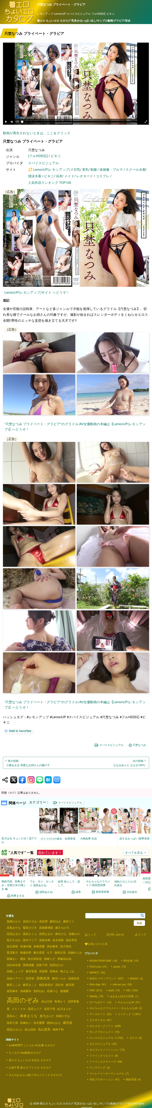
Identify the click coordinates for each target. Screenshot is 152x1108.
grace (116, 966)
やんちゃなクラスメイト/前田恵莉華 (98, 883)
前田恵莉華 (102, 892)
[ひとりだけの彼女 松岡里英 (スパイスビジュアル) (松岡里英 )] (58, 832)
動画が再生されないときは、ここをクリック (37, 132)
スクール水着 (136, 169)
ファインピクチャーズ (103, 1061)
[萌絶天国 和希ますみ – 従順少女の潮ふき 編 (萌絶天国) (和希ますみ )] (13, 875)
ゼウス (133, 1037)
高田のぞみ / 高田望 (35, 921)
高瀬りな (52, 991)
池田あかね (46, 892)
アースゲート (98, 1014)
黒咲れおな (54, 1023)
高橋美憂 (39, 946)
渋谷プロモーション (102, 1079)
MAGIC (134, 978)
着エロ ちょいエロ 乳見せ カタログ (30, 1060)
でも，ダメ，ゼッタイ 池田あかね (42, 883)
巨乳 (77, 169)
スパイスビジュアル (43, 162)
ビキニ (56, 155)
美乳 (85, 169)
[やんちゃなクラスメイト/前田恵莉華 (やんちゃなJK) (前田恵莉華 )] (98, 875)
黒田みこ (12, 1016)
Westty (94, 996)
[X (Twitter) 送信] (13, 779)
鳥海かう (60, 1001)
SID (128, 990)
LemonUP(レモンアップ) (51, 169)
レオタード (84, 176)
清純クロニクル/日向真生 (125, 883)
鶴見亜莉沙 (46, 985)
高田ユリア (35, 1009)
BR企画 (128, 960)
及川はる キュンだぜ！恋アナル (19, 840)
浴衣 (59, 176)
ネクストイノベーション (104, 1049)
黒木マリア (30, 940)
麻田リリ (68, 921)
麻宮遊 (67, 1022)
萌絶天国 (131, 1079)
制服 (93, 169)
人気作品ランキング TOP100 (49, 182)
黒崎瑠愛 (28, 965)
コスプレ (103, 176)
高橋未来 (43, 978)
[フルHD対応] (38, 155)
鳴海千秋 (58, 1029)
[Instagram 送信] (31, 779)
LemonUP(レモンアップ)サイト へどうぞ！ (36, 292)
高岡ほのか (57, 965)
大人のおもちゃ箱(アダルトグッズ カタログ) (35, 1074)
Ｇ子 (49, 953)
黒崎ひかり (14, 921)
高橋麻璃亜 (46, 928)
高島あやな (14, 928)
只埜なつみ (139, 745)
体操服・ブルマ (111, 169)
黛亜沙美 (60, 953)
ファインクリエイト (102, 1055)
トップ (90, 935)
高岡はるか (46, 934)
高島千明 (42, 965)
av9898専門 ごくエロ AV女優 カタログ (32, 1045)
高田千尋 (49, 1009)
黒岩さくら (30, 934)
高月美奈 (65, 946)
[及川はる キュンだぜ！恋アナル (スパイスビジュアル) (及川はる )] (19, 832)
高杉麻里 (52, 946)
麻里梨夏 (31, 971)
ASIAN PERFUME (100, 960)
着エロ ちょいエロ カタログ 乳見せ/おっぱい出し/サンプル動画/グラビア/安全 (83, 20)
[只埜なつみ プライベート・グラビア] (76, 238)
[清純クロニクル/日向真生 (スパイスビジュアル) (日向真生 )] (126, 875)
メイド (69, 176)
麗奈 (23, 959)
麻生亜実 (39, 953)
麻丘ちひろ (62, 928)
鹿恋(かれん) (15, 1029)
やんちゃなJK (126, 1002)
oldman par (119, 984)
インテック (124, 1014)
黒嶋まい (12, 959)
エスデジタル (98, 1020)
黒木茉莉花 (35, 959)
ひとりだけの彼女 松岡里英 (58, 838)
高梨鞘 (43, 971)
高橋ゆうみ (75, 953)
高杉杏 (59, 985)
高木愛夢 (39, 1023)
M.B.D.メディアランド (103, 978)
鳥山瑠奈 (30, 1029)
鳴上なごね (67, 971)
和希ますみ (17, 896)
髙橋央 (54, 971)
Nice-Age (95, 984)
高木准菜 (58, 940)
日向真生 (132, 892)
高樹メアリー (15, 978)
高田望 (30, 978)
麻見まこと (30, 985)
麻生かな (60, 934)
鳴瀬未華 (25, 953)
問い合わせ (115, 935)
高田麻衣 (12, 991)
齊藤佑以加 (64, 959)
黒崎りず (49, 959)
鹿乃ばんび (47, 1016)
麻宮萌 (70, 985)
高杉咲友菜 (14, 965)
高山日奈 (46, 1001)
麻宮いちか (59, 978)
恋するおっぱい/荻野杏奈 (134, 838)
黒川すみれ (14, 940)
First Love (95, 966)
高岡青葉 (73, 1001)
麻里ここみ (14, 985)
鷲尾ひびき (30, 928)
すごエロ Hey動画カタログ (25, 1052)
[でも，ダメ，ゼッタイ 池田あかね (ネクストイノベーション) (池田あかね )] (42, 875)
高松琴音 (71, 940)
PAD (92, 990)
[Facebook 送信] (22, 779)
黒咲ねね (39, 991)
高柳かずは (63, 1016)
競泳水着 (34, 176)
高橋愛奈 (25, 991)
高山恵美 (44, 1029)
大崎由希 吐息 (88, 838)
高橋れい (25, 1023)
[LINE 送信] (39, 779)
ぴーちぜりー (98, 1002)
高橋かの (74, 934)
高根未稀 (44, 940)
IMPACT (94, 972)
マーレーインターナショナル (107, 1073)
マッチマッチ (98, 1067)
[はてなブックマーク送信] (48, 779)
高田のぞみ (23, 999)
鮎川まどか (64, 1009)
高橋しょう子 (15, 971)
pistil (111, 990)
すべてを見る (136, 852)
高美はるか (14, 934)
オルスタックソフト (102, 1026)
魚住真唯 (12, 946)
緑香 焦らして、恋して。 (69, 883)
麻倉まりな (29, 1015)
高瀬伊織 (25, 946)
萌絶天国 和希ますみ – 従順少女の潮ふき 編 (13, 885)
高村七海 (12, 1023)
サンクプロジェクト (102, 1032)
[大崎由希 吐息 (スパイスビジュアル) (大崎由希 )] (98, 832)
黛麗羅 (64, 991)
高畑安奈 (73, 978)
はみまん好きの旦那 (122, 996)
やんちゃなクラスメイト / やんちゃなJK (114, 1008)
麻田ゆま (55, 921)
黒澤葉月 (12, 953)
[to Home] (19, 22)
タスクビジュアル (100, 1043)
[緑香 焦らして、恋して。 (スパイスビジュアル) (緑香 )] (70, 875)
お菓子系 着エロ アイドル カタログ (30, 1067)
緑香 (78, 892)
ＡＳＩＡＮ (19, 1009)
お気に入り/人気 (95, 944)
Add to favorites (20, 730)
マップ (140, 935)
